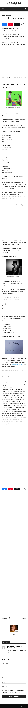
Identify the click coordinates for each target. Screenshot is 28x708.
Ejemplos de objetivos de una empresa (7, 617)
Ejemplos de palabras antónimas (21, 617)
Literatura (8, 15)
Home (3, 13)
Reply (8, 654)
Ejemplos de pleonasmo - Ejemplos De (14, 647)
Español (7, 13)
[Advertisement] (14, 62)
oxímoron (12, 111)
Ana (2, 20)
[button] (2, 9)
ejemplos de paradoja (18, 364)
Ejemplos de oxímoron (13, 18)
